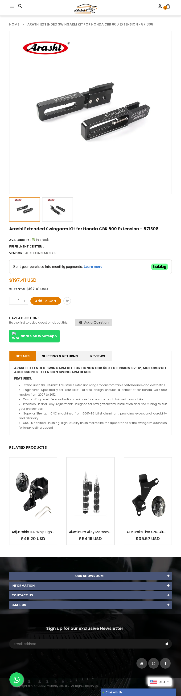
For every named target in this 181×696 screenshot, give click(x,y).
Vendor (15, 253)
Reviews (97, 356)
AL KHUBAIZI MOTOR (41, 253)
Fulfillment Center (25, 246)
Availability (19, 240)
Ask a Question (96, 322)
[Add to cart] (40, 507)
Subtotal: (17, 289)
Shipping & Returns (60, 356)
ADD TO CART (141, 682)
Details (22, 356)
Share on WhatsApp (39, 336)
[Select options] (155, 507)
